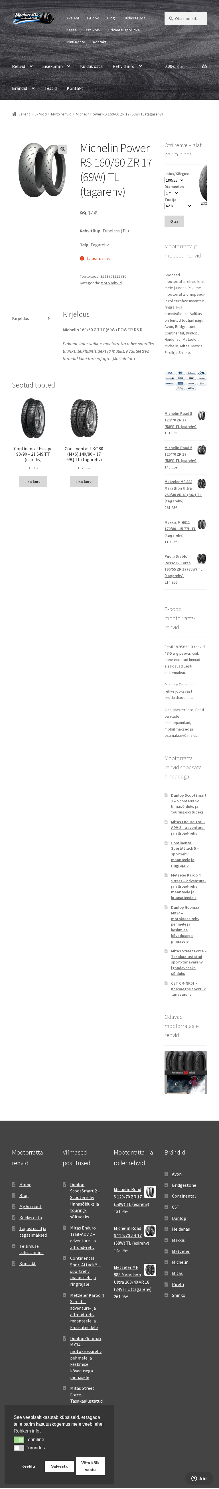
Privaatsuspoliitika (124, 30)
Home (25, 1184)
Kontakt (99, 41)
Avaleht (72, 18)
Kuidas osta (91, 66)
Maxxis (178, 1240)
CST (176, 1207)
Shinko (178, 1295)
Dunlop (179, 1218)
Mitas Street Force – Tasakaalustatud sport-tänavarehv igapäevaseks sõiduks (189, 962)
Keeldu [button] (28, 1466)
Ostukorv (92, 30)
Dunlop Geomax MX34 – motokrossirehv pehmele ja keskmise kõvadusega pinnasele (185, 924)
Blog (111, 18)
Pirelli (178, 1284)
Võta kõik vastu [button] (90, 1466)
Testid (50, 88)
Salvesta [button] (59, 1466)
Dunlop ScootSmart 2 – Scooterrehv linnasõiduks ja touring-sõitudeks (188, 804)
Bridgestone (184, 1185)
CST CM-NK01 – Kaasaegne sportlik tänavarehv (188, 989)
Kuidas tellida (134, 18)
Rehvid (18, 66)
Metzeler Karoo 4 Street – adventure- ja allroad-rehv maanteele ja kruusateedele (188, 886)
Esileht (24, 114)
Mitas (177, 1273)
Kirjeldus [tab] (20, 318)
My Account (30, 1206)
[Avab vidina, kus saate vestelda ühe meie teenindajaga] (199, 1479)
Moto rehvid (61, 114)
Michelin (180, 1262)
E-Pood (93, 18)
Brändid (19, 88)
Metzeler (181, 1251)
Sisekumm (52, 66)
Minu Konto (75, 41)
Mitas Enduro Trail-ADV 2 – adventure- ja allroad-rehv (188, 827)
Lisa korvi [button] (33, 481)
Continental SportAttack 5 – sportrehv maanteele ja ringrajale (185, 854)
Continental (184, 1196)
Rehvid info (124, 66)
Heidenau (181, 1229)
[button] (62, 149)
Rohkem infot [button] (27, 1431)
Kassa (71, 30)
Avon (177, 1174)
